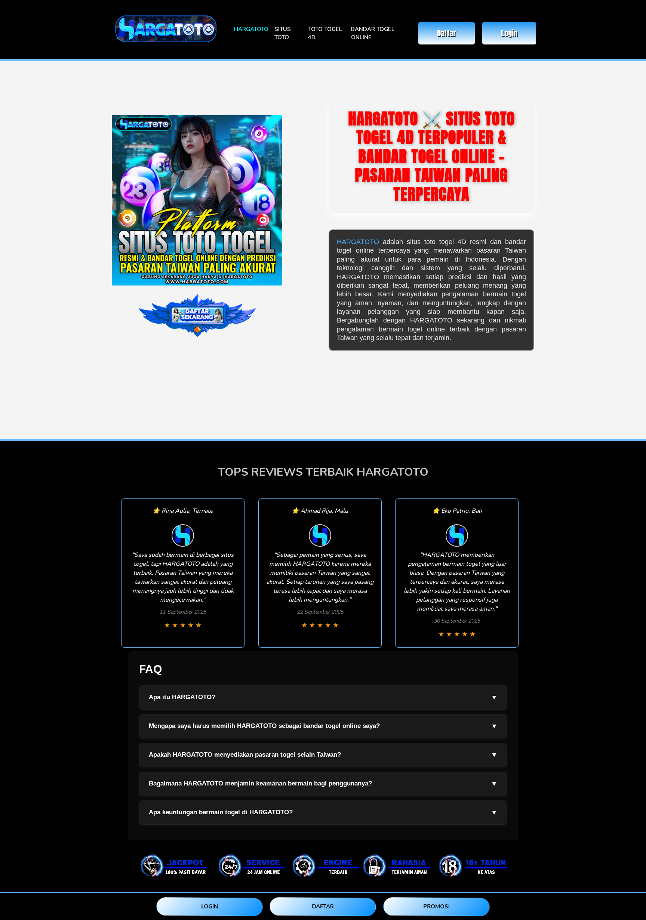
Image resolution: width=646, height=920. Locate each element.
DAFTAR (323, 906)
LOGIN (210, 906)
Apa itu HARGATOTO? (323, 697)
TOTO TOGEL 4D (325, 33)
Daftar (446, 33)
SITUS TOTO (282, 33)
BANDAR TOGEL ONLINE (372, 33)
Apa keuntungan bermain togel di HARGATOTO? (323, 812)
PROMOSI (436, 906)
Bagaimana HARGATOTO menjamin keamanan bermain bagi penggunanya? (323, 783)
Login (509, 33)
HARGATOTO (251, 29)
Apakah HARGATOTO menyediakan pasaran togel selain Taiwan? (323, 755)
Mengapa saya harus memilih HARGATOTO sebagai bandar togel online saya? (323, 726)
